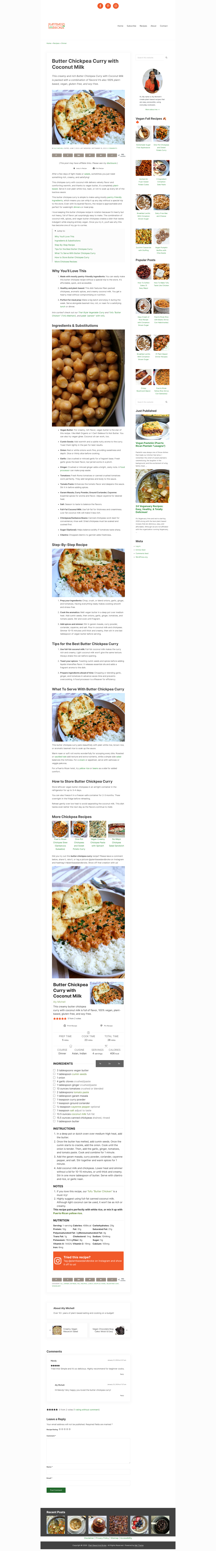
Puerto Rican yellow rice (67, 1213)
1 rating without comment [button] (86, 1409)
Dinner (64, 43)
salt (72, 1110)
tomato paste (81, 1092)
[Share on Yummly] (79, 155)
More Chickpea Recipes (66, 261)
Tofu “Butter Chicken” (100, 1191)
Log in (138, 546)
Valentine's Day (112, 1283)
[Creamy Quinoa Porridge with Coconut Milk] (139, 1525)
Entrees (73, 1283)
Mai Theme (139, 1545)
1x (100, 1063)
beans (95, 768)
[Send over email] (101, 155)
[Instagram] (116, 6)
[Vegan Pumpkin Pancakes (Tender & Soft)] (97, 1525)
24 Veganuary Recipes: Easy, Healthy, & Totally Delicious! (149, 509)
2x (109, 1063)
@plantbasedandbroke (81, 1260)
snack (82, 760)
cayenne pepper (80, 1106)
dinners (77, 207)
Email (49, 1478)
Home (49, 43)
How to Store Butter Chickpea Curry (72, 257)
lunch (62, 306)
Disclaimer (89, 1538)
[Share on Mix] (90, 155)
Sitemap (114, 1538)
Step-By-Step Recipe (65, 245)
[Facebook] (100, 6)
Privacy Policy (102, 1538)
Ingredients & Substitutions (67, 240)
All (61, 1283)
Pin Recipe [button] (108, 1026)
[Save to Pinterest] (57, 155)
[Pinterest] (108, 6)
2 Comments (112, 148)
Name (50, 1467)
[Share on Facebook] (68, 155)
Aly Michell (59, 1001)
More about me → (152, 110)
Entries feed (140, 550)
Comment (51, 1436)
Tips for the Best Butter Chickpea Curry (73, 249)
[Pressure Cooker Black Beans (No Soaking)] (160, 1525)
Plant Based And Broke (97, 1545)
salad (118, 756)
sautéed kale (60, 756)
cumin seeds (79, 1074)
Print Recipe (100, 168)
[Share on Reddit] (112, 155)
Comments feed (142, 553)
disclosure (111, 163)
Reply (122, 1374)
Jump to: (61, 231)
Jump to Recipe (81, 168)
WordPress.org (141, 557)
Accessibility (126, 1538)
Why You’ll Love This (64, 236)
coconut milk (79, 1114)
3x (119, 1063)
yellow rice (84, 768)
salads (87, 174)
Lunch (90, 1283)
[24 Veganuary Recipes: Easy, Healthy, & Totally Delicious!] (56, 1525)
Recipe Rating (52, 1429)
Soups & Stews (100, 1283)
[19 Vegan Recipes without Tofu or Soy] (118, 1525)
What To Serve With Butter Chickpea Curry (75, 253)
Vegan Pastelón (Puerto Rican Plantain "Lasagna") (150, 444)
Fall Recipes (82, 1283)
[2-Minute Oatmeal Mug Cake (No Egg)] (77, 1525)
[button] (54, 1018)
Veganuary (56, 1286)
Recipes (56, 43)
